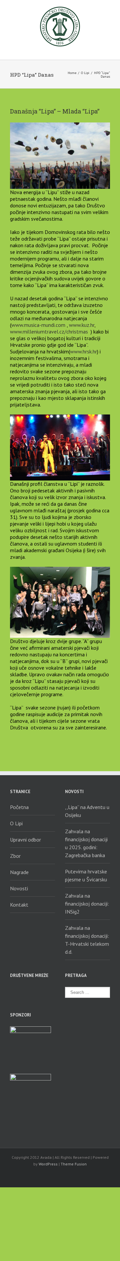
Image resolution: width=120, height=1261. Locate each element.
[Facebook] (12, 990)
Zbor (15, 856)
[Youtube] (36, 990)
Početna (19, 807)
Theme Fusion (74, 1163)
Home (72, 73)
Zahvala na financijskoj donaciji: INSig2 (87, 903)
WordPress (48, 1163)
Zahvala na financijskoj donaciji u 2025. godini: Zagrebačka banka (86, 843)
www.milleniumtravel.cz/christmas (49, 331)
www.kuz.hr (81, 325)
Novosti (19, 888)
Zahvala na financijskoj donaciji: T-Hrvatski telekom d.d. (87, 940)
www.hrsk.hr (83, 351)
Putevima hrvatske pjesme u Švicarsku (86, 875)
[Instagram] (12, 1000)
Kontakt (19, 904)
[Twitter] (24, 990)
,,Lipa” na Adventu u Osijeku (87, 811)
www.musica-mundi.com (38, 325)
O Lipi (85, 73)
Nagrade (19, 872)
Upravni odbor (25, 839)
